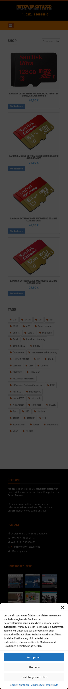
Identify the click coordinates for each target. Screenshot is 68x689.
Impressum (52, 684)
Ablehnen (34, 667)
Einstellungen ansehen (34, 677)
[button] (62, 607)
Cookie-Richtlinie (19, 684)
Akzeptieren (34, 657)
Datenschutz (37, 684)
